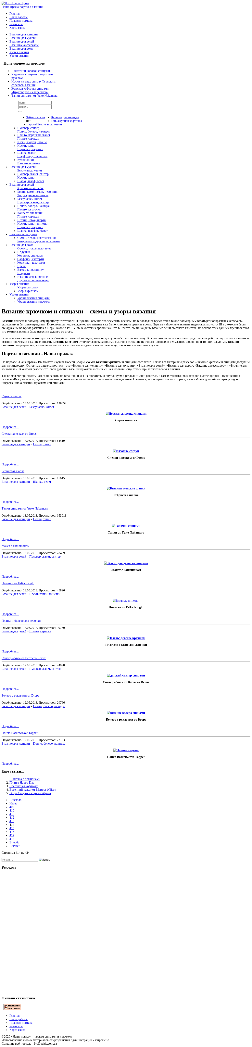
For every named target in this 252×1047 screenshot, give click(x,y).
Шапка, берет (26, 152)
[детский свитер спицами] (126, 675)
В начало (15, 799)
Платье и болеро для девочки (21, 620)
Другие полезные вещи (33, 280)
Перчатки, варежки (30, 149)
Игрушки (23, 273)
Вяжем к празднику (30, 269)
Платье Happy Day (21, 782)
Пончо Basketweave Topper (19, 733)
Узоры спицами (27, 287)
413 (11, 821)
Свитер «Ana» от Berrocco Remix (24, 658)
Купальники (25, 159)
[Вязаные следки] (126, 451)
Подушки (23, 252)
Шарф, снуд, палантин (32, 156)
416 (11, 831)
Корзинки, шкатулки (31, 262)
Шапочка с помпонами (24, 779)
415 (11, 828)
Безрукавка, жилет (49, 124)
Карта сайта (17, 27)
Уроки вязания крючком (33, 301)
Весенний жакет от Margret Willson (32, 789)
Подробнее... (10, 427)
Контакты (16, 24)
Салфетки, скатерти (30, 259)
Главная (14, 13)
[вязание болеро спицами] (126, 712)
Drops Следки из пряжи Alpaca (30, 793)
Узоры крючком (27, 291)
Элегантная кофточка (23, 786)
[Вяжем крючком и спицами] (15, 3)
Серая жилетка (11, 396)
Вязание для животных (32, 276)
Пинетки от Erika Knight (18, 583)
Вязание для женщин (23, 34)
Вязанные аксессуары (24, 45)
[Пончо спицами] (126, 750)
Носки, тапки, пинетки (32, 223)
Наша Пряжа (22, 6)
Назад (13, 803)
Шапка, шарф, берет (30, 181)
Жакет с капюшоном (15, 546)
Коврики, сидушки (30, 255)
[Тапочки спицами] (126, 525)
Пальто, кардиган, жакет (33, 135)
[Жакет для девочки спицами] (126, 563)
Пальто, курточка (29, 209)
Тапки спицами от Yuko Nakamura (25, 508)
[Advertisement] (126, 932)
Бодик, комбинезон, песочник (37, 191)
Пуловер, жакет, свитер (33, 174)
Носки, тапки (26, 145)
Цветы (21, 266)
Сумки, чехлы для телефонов (37, 237)
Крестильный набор (30, 188)
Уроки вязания (19, 55)
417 (11, 835)
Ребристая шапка (13, 471)
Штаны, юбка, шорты (31, 220)
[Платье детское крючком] (126, 638)
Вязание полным (28, 163)
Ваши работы (18, 17)
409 (11, 807)
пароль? (32, 124)
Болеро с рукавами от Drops (20, 695)
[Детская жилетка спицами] (126, 413)
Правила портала (20, 20)
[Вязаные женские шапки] (126, 488)
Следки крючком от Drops (19, 433)
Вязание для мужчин (23, 38)
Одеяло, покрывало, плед (34, 248)
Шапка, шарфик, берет (32, 230)
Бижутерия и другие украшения (38, 241)
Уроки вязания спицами (33, 298)
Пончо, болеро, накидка (33, 131)
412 (11, 817)
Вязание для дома (21, 48)
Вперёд (14, 842)
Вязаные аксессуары (23, 234)
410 (11, 810)
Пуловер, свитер (28, 128)
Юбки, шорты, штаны (32, 142)
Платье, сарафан (28, 138)
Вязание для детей (21, 41)
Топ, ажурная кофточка (66, 120)
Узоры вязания (19, 52)
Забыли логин (35, 117)
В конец (14, 846)
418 (11, 838)
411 (11, 814)
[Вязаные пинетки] (126, 600)
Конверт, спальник (30, 213)
